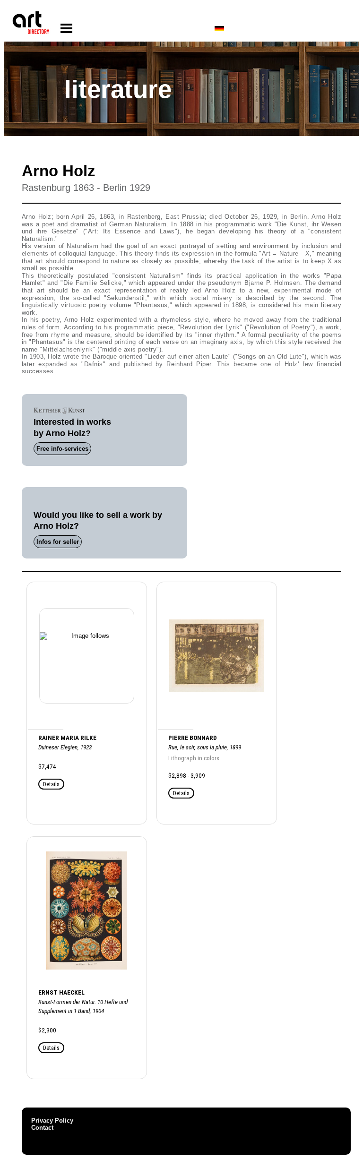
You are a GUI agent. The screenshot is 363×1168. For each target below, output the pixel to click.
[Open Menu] (66, 28)
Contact (42, 1127)
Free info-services (62, 448)
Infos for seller (57, 541)
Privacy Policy (52, 1120)
